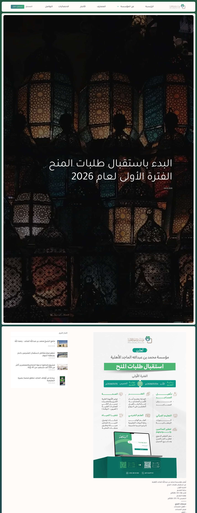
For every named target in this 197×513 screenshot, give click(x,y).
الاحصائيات (63, 7)
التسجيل (28, 7)
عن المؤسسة (127, 7)
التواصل (49, 7)
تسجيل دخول (18, 7)
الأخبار (83, 7)
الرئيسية (149, 7)
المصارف (101, 7)
